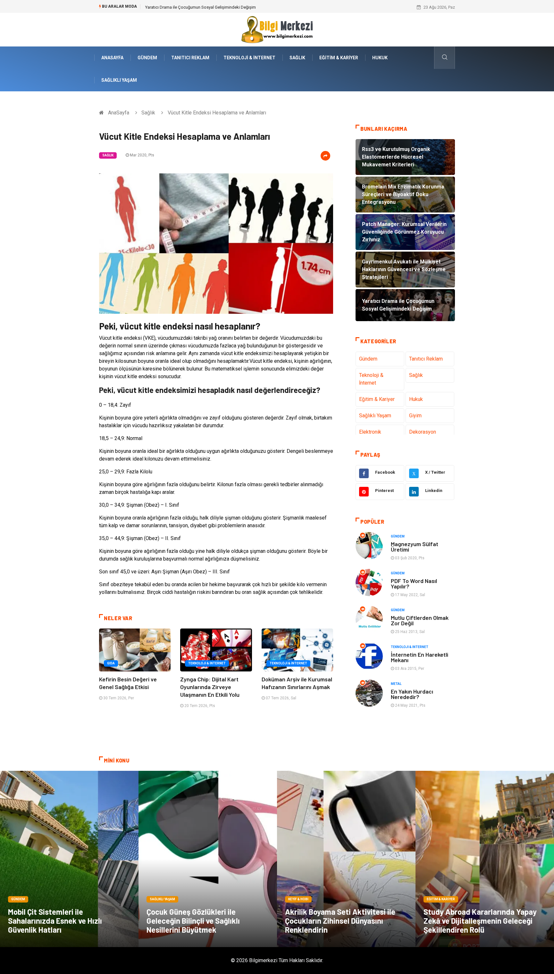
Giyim (415, 415)
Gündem (147, 57)
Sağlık (297, 57)
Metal (396, 684)
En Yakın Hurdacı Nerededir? (412, 694)
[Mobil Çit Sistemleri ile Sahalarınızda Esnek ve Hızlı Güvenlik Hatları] (69, 859)
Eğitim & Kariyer (338, 57)
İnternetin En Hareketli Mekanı (419, 657)
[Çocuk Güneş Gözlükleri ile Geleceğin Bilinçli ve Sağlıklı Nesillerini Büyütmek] (207, 859)
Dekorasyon (422, 432)
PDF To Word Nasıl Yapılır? (414, 583)
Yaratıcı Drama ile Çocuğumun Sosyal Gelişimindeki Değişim (200, 7)
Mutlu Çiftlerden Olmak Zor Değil (420, 620)
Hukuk (380, 57)
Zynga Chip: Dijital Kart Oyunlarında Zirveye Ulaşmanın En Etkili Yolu (209, 687)
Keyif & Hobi (298, 899)
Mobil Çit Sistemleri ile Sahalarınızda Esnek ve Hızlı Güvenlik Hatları (55, 920)
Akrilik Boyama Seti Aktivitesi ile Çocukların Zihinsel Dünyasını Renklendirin (340, 920)
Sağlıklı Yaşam (119, 80)
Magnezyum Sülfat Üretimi (414, 546)
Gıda (111, 663)
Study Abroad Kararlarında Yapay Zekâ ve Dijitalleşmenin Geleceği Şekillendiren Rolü (480, 920)
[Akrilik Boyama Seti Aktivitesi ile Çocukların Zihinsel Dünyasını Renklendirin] (346, 859)
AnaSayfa (112, 57)
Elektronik (370, 432)
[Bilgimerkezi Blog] (277, 29)
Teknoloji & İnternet (249, 57)
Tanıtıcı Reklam (190, 57)
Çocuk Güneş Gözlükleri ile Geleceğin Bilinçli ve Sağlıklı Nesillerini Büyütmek (193, 920)
